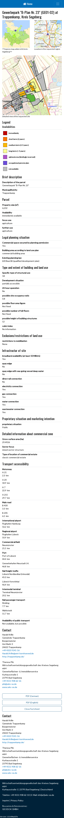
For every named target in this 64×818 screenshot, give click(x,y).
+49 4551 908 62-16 (11, 681)
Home (29, 4)
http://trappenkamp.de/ (13, 656)
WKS (3, 3)
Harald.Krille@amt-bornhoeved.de (18, 653)
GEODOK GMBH (10, 809)
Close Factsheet (32, 709)
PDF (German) (32, 696)
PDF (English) (32, 702)
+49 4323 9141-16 (10, 650)
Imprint (5, 800)
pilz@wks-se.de (9, 684)
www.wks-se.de (9, 687)
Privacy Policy (17, 800)
